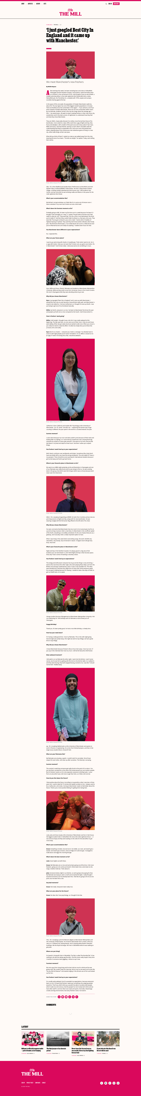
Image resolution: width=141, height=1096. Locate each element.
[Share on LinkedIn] (66, 996)
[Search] (106, 4)
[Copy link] (76, 996)
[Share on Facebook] (62, 996)
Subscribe (116, 4)
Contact (44, 1083)
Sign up (23, 1083)
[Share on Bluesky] (73, 996)
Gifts (45, 4)
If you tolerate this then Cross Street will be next (106, 1049)
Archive (38, 4)
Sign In (110, 4)
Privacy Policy (30, 1083)
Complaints (37, 1083)
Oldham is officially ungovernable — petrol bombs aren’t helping (32, 1049)
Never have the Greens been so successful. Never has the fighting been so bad (83, 1050)
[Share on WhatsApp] (69, 996)
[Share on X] (59, 996)
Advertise (30, 4)
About (22, 4)
